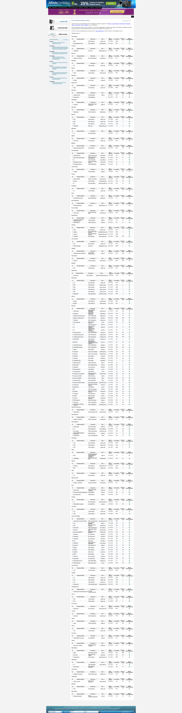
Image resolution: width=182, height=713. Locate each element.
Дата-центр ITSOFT (77, 375)
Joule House (75, 275)
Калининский (76, 426)
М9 (74, 389)
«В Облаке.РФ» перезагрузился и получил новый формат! (59, 83)
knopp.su (103, 364)
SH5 (74, 688)
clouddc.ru (103, 171)
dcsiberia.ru (103, 645)
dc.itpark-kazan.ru (103, 181)
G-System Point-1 (77, 332)
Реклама (86, 7)
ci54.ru (103, 435)
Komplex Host (76, 411)
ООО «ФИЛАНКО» (92, 164)
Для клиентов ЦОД (63, 7)
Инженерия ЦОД (73, 707)
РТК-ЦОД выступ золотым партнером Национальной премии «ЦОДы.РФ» (59, 53)
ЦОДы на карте (63, 34)
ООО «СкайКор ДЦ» (92, 527)
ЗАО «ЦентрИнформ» (93, 435)
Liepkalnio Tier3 (77, 94)
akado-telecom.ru (102, 404)
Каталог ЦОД (63, 21)
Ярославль (128, 23)
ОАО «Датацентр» (92, 362)
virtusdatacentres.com (102, 231)
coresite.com (103, 442)
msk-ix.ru (103, 342)
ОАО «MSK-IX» (91, 339)
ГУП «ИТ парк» (91, 181)
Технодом (75, 556)
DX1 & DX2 (76, 140)
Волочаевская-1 (76, 369)
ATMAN (75, 80)
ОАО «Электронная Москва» (92, 391)
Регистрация (98, 7)
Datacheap (75, 313)
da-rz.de (103, 652)
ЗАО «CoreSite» (91, 442)
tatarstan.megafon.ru (103, 183)
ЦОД (50, 7)
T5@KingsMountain (77, 205)
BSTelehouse (76, 311)
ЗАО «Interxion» (91, 229)
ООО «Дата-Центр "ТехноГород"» (92, 374)
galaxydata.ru (103, 155)
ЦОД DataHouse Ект (77, 164)
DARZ (74, 652)
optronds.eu (103, 490)
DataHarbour (76, 111)
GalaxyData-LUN (76, 155)
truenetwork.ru (103, 58)
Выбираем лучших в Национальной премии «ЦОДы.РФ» (59, 78)
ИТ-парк (75, 181)
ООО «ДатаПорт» (92, 111)
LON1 (74, 229)
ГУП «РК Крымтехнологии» (92, 592)
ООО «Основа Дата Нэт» (92, 458)
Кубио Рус (75, 545)
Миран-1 (75, 547)
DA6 (74, 119)
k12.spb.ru (103, 540)
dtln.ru (103, 378)
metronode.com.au (103, 293)
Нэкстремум (76, 431)
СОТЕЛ (75, 395)
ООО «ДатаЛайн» (92, 378)
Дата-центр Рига (77, 494)
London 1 (75, 231)
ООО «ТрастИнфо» (92, 402)
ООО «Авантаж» (92, 260)
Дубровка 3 (75, 538)
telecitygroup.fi (103, 72)
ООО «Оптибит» (91, 220)
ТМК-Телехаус (76, 400)
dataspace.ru (103, 320)
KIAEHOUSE (76, 339)
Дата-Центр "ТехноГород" (78, 373)
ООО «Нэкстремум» (92, 431)
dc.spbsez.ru (103, 551)
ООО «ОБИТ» (91, 554)
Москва (109, 23)
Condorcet (75, 465)
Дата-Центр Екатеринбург (79, 157)
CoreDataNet (76, 458)
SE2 (74, 598)
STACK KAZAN (76, 178)
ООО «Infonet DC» (92, 615)
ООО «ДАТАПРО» (92, 317)
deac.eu (103, 492)
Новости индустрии (72, 7)
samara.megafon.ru (103, 501)
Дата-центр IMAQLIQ (77, 532)
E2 (74, 329)
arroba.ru (103, 545)
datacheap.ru (103, 313)
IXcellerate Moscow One (78, 334)
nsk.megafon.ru (103, 428)
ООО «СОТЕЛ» (91, 395)
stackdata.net (103, 525)
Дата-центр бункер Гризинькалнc (81, 492)
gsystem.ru (103, 332)
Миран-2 (75, 549)
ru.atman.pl (103, 80)
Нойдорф (75, 551)
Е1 (74, 159)
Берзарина (75, 367)
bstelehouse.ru (103, 311)
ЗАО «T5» (90, 50)
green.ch (103, 253)
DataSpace (75, 320)
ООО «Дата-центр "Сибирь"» (92, 645)
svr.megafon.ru (103, 159)
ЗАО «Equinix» (91, 41)
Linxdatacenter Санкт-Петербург (80, 521)
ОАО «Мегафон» (92, 133)
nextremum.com (103, 431)
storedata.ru (102, 358)
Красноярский (76, 222)
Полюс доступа (76, 681)
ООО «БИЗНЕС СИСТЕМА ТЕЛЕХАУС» (91, 311)
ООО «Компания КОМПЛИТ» (91, 543)
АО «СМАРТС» (91, 504)
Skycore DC (75, 527)
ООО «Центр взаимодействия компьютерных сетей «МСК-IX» (92, 342)
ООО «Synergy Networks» (91, 398)
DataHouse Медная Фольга (79, 315)
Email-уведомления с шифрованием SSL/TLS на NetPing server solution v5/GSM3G (59, 68)
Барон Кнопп (76, 364)
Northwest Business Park (78, 147)
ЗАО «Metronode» (92, 293)
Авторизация (67, 711)
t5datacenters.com (103, 50)
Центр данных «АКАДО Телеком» (78, 405)
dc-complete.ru (103, 543)
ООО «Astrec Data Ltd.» (92, 213)
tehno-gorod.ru (103, 373)
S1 (74, 577)
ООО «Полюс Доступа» (91, 681)
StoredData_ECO (77, 360)
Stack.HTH (75, 351)
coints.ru (103, 455)
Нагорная (75, 391)
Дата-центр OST (76, 380)
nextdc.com (103, 65)
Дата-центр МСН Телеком (78, 382)
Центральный (76, 435)
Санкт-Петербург (115, 23)
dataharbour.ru (103, 111)
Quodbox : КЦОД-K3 (78, 58)
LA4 (74, 243)
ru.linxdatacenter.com (102, 521)
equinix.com (102, 41)
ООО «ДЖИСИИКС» (92, 332)
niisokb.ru (103, 349)
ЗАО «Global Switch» (92, 584)
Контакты (99, 707)
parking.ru (103, 104)
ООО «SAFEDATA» (92, 345)
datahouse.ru (103, 164)
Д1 (74, 133)
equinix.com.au (103, 284)
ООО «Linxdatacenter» (93, 521)
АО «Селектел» (91, 367)
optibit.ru (103, 220)
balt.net (102, 94)
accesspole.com (103, 681)
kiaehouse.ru (103, 339)
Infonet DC (76, 615)
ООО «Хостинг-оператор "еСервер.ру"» (91, 327)
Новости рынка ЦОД (88, 707)
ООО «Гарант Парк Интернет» (92, 105)
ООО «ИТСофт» (91, 375)
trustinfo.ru (103, 402)
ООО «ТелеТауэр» (92, 400)
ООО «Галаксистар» (92, 155)
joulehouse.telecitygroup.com (102, 275)
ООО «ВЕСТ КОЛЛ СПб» (92, 530)
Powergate (75, 236)
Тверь (82, 25)
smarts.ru (103, 504)
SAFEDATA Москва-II (78, 347)
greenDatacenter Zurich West (80, 253)
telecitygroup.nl (103, 43)
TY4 (74, 630)
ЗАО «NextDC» (91, 65)
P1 (74, 475)
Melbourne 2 (75, 293)
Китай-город (76, 384)
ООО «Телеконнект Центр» (92, 162)
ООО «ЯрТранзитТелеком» (92, 696)
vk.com (102, 562)
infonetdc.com (103, 615)
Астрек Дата (76, 212)
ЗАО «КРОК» (91, 369)
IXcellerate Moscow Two (78, 336)
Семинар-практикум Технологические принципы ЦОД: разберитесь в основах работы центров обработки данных (60, 48)
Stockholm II (76, 608)
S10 (74, 523)
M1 (74, 282)
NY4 (74, 445)
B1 (74, 65)
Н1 (74, 428)
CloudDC (75, 171)
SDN (74, 525)
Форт (74, 455)
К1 (74, 183)
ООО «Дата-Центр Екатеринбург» (92, 157)
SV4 (74, 570)
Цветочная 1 (76, 558)
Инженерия (54, 7)
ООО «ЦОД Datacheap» (90, 314)
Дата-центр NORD (77, 378)
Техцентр (75, 397)
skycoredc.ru (103, 527)
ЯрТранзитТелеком (77, 696)
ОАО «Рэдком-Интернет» (91, 667)
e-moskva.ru (102, 391)
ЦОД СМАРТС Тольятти (79, 637)
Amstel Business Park (78, 43)
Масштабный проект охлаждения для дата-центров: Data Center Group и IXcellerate (60, 73)
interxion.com (103, 229)
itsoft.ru (102, 375)
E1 (74, 324)
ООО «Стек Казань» (92, 178)
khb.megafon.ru (103, 664)
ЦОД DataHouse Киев (78, 198)
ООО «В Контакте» (92, 562)
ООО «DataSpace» (92, 320)
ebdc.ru (102, 362)
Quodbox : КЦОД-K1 (78, 419)
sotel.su (103, 395)
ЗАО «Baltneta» (91, 94)
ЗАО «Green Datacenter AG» (91, 253)
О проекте (91, 7)
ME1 (74, 284)
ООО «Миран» (91, 547)
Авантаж (75, 260)
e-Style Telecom (76, 322)
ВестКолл (75, 529)
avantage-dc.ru (103, 260)
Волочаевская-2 (76, 371)
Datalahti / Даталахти (78, 674)
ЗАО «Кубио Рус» (92, 545)
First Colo (75, 654)
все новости (66, 39)
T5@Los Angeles (76, 245)
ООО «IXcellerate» (92, 334)
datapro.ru (103, 317)
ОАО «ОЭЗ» (90, 551)
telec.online (103, 161)
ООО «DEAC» (91, 492)
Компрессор (76, 386)
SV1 (74, 511)
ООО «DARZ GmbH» (92, 652)
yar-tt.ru (103, 696)
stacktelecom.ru (103, 351)
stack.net (103, 356)
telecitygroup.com (102, 236)
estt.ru (103, 322)
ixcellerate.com (103, 334)
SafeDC (75, 349)
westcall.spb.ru (103, 529)
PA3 (74, 467)
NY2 (74, 442)
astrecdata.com (103, 212)
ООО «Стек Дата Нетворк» (91, 525)
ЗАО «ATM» (91, 80)
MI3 (74, 268)
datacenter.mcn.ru (103, 382)
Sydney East (76, 584)
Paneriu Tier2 (76, 97)
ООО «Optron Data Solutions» (92, 490)
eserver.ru (103, 324)
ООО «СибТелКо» (92, 426)
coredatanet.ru (103, 458)
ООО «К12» (90, 540)
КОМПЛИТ (75, 543)
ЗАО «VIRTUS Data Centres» (92, 232)
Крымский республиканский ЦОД (81, 591)
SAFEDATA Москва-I (77, 345)
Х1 (74, 664)
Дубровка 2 (75, 536)
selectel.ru (103, 367)
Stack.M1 (75, 353)
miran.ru (103, 547)
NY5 (74, 447)
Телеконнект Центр (77, 161)
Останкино (75, 393)
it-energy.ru (103, 384)
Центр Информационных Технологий (78, 433)
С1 (74, 190)
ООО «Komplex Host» (93, 411)
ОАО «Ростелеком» (92, 389)
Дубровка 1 (75, 534)
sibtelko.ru (103, 426)
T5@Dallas (75, 125)
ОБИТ (74, 554)
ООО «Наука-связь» (92, 674)
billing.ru (103, 523)
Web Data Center (76, 362)
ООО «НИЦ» (91, 358)
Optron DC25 (76, 490)
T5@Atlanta (75, 50)
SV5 (74, 513)
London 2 (75, 234)
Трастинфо (75, 402)
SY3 (74, 582)
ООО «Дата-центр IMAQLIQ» (92, 532)
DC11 (75, 87)
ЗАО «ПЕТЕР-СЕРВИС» (91, 523)
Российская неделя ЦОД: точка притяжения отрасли (58, 43)
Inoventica (76, 104)
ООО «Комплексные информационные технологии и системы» (92, 455)
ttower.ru (103, 400)
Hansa (74, 72)
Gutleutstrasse (76, 657)
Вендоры (81, 7)
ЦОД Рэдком (76, 666)
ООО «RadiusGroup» (92, 364)
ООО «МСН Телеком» (93, 382)
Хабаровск (86, 25)
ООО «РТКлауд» (92, 222)
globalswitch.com (102, 584)
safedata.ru (103, 345)
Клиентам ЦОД (80, 707)
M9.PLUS (75, 342)
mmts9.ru (103, 389)
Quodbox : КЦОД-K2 (78, 482)
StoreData (75, 358)
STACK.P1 (75, 356)
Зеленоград (77, 25)
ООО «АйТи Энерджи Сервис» (92, 385)
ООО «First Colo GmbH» (91, 655)
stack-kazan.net (103, 178)
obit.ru (103, 554)
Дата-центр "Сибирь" (78, 645)
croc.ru (102, 369)
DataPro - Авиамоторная (78, 317)
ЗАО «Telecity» (91, 43)
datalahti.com (103, 674)
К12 (74, 540)
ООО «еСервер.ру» (92, 324)
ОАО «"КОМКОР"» (92, 404)
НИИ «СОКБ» (91, 349)
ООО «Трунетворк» (92, 58)
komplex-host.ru (103, 411)
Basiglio (75, 301)
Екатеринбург (122, 23)
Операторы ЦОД (62, 27)
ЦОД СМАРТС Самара (78, 504)
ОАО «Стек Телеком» (93, 351)
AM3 (74, 41)
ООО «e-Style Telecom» (91, 322)
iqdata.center (103, 532)
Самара (73, 25)
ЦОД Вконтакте (76, 562)
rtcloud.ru (103, 222)
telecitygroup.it (103, 301)
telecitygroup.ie (103, 147)
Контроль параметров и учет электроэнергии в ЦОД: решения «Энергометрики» (58, 58)
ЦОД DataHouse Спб (77, 560)
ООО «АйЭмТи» (91, 171)
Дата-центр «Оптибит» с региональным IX (79, 220)
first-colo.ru (103, 654)
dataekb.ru (103, 157)
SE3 (74, 601)
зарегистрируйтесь (100, 31)
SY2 (74, 579)
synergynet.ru (103, 397)
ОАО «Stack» (91, 356)
